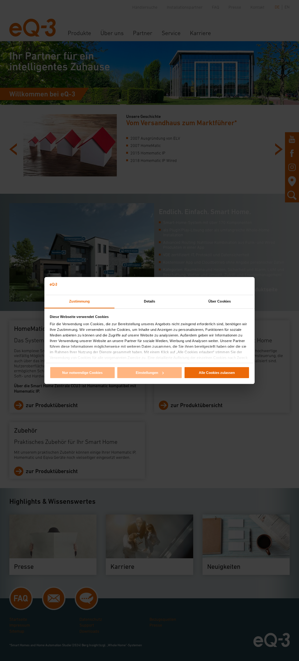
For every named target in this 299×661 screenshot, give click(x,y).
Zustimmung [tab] (79, 301)
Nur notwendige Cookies (82, 373)
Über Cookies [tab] (219, 301)
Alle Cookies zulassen (217, 373)
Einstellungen (147, 373)
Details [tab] (149, 301)
